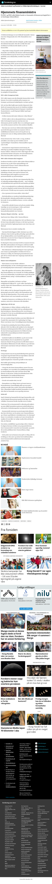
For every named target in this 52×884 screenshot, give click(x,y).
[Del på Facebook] (2, 524)
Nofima (23, 838)
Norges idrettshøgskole (26, 854)
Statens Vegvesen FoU (42, 829)
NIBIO (6, 863)
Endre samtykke (10, 797)
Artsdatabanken (8, 812)
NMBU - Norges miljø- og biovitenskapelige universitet (26, 809)
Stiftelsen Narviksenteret (43, 831)
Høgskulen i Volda (9, 841)
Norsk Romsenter (25, 860)
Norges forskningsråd (26, 849)
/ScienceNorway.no (43, 752)
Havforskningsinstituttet (10, 836)
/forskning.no (42, 746)
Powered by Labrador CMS (26, 879)
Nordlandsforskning (25, 842)
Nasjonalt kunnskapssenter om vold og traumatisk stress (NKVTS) (27, 822)
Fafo (6, 820)
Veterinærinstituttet (42, 865)
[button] (2, 591)
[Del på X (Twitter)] (4, 524)
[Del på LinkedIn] (7, 524)
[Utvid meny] (50, 2)
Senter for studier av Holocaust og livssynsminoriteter (42, 824)
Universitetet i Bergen (42, 849)
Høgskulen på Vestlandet (10, 843)
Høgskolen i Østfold (9, 839)
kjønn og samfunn (13, 521)
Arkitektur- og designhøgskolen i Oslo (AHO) (10, 809)
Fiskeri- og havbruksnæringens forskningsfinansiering (10, 823)
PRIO (39, 807)
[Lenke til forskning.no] (24, 1)
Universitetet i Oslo (42, 852)
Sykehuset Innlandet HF (43, 834)
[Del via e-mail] (9, 524)
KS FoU (6, 850)
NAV (6, 861)
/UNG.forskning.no (43, 749)
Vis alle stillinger (26, 609)
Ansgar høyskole (8, 806)
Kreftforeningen (8, 852)
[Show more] (43, 99)
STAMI (39, 827)
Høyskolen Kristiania (9, 845)
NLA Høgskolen (24, 806)
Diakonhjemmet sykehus (10, 814)
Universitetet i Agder (42, 847)
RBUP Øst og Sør (41, 809)
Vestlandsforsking (42, 863)
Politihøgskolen (41, 806)
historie (23, 521)
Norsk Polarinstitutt (25, 856)
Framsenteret (8, 830)
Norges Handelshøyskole (26, 847)
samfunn (4, 521)
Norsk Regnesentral (25, 858)
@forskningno (42, 743)
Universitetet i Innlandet (43, 850)
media (29, 521)
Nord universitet (24, 840)
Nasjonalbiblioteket (25, 818)
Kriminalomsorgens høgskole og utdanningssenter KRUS (10, 856)
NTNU (22, 816)
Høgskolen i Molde (9, 837)
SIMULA (39, 815)
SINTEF (39, 817)
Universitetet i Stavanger (43, 854)
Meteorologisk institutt (10, 859)
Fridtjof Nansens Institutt (10, 832)
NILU (6, 868)
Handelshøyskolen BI (9, 834)
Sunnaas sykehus (41, 833)
